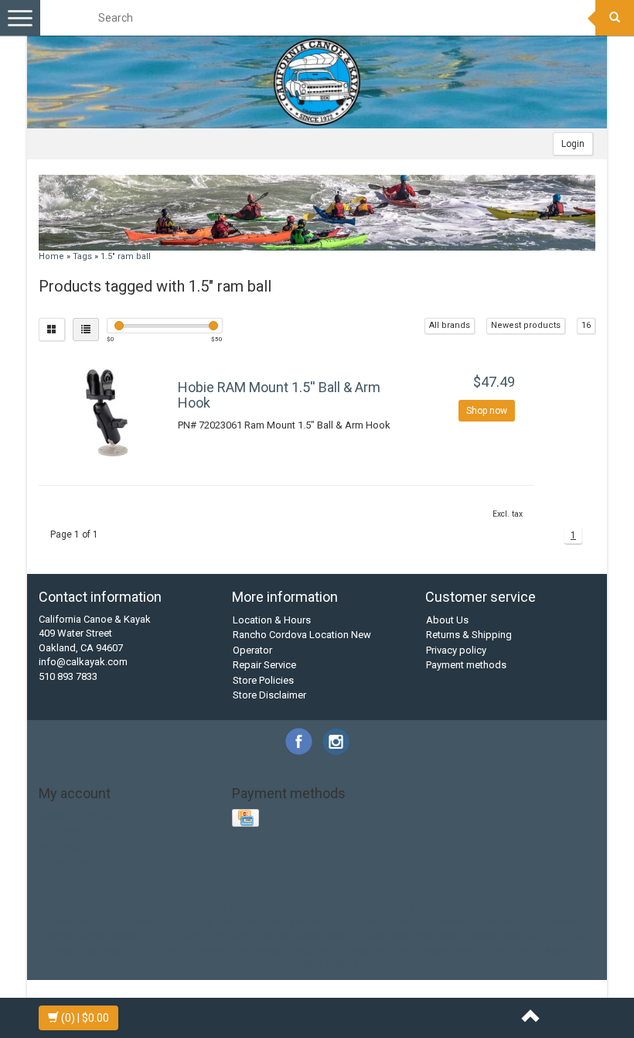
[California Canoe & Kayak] (317, 82)
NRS (311, 907)
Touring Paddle (507, 907)
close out (568, 907)
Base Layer (64, 907)
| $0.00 (85, 1018)
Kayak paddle (165, 907)
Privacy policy (456, 650)
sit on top (567, 935)
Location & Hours (272, 620)
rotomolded (382, 935)
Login (573, 143)
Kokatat (220, 907)
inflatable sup (509, 921)
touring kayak (196, 950)
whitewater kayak (533, 950)
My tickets (62, 846)
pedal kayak (322, 935)
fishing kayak (293, 921)
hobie (342, 921)
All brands (449, 325)
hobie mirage (391, 921)
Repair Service (264, 665)
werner (473, 950)
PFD (337, 907)
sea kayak (438, 935)
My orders (61, 832)
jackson (564, 921)
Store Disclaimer (269, 695)
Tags (82, 256)
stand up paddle (94, 950)
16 (586, 325)
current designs (137, 921)
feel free (238, 921)
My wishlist (64, 862)
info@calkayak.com (83, 662)
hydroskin (450, 921)
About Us (447, 620)
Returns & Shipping (469, 634)
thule (148, 950)
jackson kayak (74, 935)
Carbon (112, 907)
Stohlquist (444, 907)
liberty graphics (213, 935)
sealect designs (503, 935)
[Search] (614, 18)
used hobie (316, 950)
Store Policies (263, 680)
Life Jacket (270, 907)
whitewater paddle (317, 964)
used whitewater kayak (400, 950)
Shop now (486, 410)
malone (271, 935)
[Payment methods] (247, 819)
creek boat (71, 921)
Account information (85, 816)
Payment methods (466, 665)
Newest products (526, 325)
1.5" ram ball (126, 256)
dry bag (196, 921)
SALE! (366, 907)
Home (51, 256)
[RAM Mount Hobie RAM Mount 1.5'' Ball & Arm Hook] (106, 412)
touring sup (259, 950)
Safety (400, 907)
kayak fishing (142, 935)
